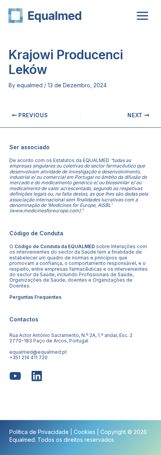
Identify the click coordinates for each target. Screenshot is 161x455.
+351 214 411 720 (28, 357)
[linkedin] (37, 376)
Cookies (84, 432)
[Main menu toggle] (142, 15)
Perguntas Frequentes (35, 297)
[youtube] (15, 376)
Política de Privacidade (39, 432)
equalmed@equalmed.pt (38, 352)
